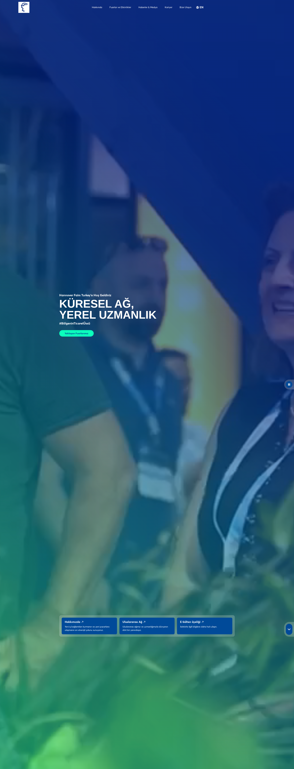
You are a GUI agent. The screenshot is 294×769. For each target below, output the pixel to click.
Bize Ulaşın (185, 7)
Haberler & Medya (147, 7)
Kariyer (168, 7)
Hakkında (97, 7)
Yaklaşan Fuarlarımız (76, 333)
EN (202, 7)
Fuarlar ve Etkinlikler (120, 7)
